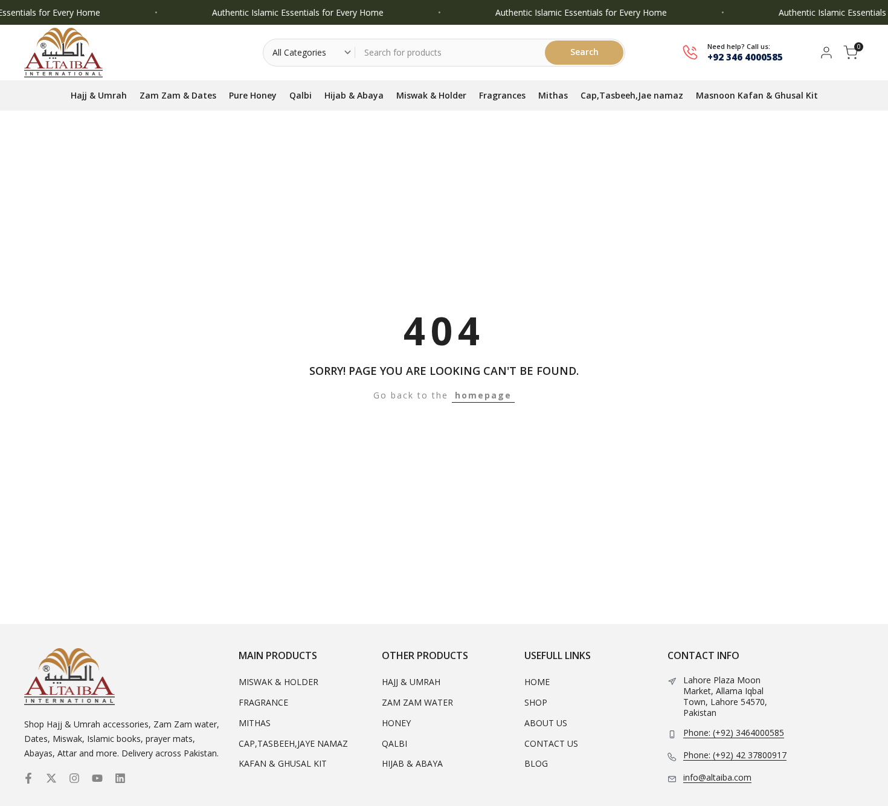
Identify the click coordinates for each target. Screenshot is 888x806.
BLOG (536, 763)
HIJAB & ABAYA (412, 763)
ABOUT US (545, 723)
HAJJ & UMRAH (411, 681)
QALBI (394, 743)
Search (584, 51)
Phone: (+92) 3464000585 (733, 732)
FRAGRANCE (263, 702)
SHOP (535, 702)
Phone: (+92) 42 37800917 (735, 755)
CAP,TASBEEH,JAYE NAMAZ (293, 743)
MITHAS (255, 723)
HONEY (396, 723)
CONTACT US (551, 743)
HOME (537, 681)
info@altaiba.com (717, 777)
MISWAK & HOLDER (278, 681)
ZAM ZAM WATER (417, 702)
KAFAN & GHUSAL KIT (283, 763)
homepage (483, 395)
